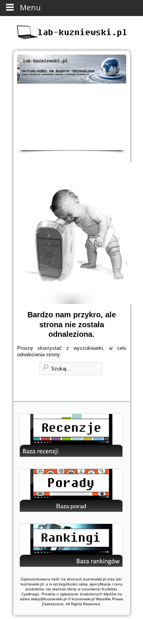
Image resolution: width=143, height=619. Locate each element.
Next (117, 109)
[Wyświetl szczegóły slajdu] (71, 69)
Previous (26, 109)
